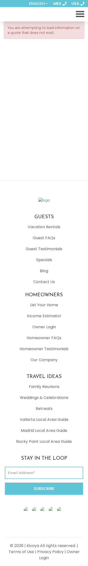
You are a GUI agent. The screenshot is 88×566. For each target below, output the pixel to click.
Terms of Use (21, 552)
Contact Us (44, 282)
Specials (44, 260)
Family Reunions (44, 386)
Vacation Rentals (44, 227)
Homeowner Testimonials (44, 349)
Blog (44, 271)
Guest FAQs (44, 238)
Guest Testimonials (44, 249)
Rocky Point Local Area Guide (44, 441)
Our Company (44, 360)
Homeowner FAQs (44, 338)
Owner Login (44, 327)
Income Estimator (44, 316)
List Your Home (44, 305)
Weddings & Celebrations (44, 397)
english (37, 3)
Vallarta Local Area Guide (44, 419)
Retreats (44, 408)
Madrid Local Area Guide (44, 430)
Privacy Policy (50, 552)
